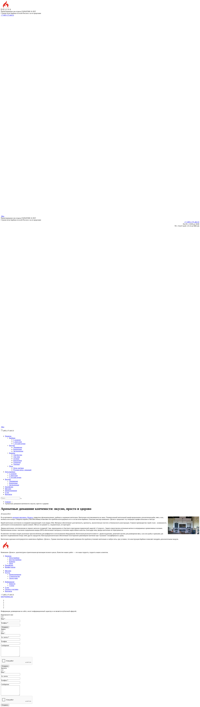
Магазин (8, 489)
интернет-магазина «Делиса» (22, 517)
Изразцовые (17, 460)
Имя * (3, 619)
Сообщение (5, 645)
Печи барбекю (10, 472)
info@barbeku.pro (7, 597)
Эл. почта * (5, 637)
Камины (12, 453)
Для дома (16, 457)
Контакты (8, 494)
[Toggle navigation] (1, 429)
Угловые (16, 459)
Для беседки (17, 455)
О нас (7, 492)
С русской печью (15, 477)
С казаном (12, 474)
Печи (11, 466)
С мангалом (13, 475)
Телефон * (4, 623)
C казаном (17, 440)
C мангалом (17, 442)
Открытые (17, 462)
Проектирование (11, 490)
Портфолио (9, 487)
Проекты (8, 436)
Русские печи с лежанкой (22, 470)
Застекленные (18, 451)
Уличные (16, 464)
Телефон (4, 641)
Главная (8, 502)
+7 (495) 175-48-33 (7, 15)
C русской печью (19, 444)
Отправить (5, 627)
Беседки (12, 445)
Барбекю (12, 438)
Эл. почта (4, 676)
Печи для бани (18, 468)
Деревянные (17, 447)
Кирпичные (17, 449)
